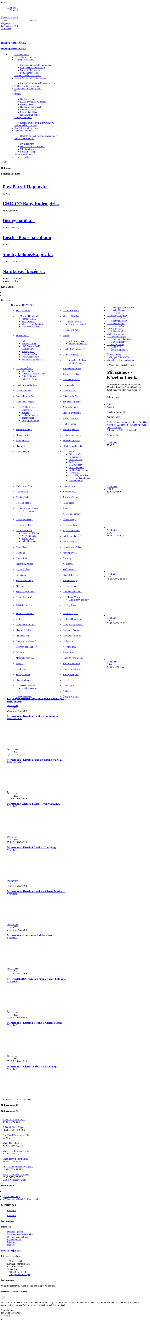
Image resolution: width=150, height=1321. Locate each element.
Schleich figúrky (116, 331)
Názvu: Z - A (125, 425)
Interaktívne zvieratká (24, 138)
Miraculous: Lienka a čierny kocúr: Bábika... (34, 803)
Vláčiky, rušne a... (71, 418)
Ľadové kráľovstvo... (72, 591)
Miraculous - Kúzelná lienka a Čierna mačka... (35, 759)
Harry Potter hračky (25, 401)
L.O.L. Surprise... (71, 310)
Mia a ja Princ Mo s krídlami (16, 1174)
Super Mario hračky (25, 396)
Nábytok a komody (72, 514)
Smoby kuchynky (71, 674)
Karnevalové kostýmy (119, 339)
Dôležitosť (143, 422)
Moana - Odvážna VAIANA (27, 75)
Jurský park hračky (30, 420)
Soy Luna (69, 605)
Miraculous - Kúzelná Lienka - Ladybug (31, 847)
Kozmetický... (22, 558)
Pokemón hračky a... (72, 396)
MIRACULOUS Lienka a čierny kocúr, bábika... (36, 978)
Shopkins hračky (28, 109)
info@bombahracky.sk (19, 1274)
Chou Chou (21, 547)
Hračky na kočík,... (79, 475)
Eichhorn (20, 652)
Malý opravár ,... (70, 552)
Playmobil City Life (72, 635)
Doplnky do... (75, 363)
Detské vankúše (70, 525)
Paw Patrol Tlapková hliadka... (17, 1135)
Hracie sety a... (116, 323)
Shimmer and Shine (23, 154)
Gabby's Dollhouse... (72, 330)
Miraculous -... (22, 335)
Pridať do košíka (14, 701)
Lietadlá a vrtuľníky (72, 413)
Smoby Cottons (23, 674)
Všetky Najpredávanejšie (14, 1180)
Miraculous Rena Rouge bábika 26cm (30, 935)
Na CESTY (114, 347)
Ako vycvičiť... (70, 390)
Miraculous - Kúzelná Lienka (27, 88)
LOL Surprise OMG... (32, 346)
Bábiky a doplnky (117, 315)
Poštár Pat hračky (24, 605)
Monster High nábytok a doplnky (35, 65)
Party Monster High (29, 73)
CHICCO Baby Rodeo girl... (31, 203)
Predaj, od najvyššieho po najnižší (123, 422)
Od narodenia (75, 457)
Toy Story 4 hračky (72, 401)
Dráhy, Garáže (69, 424)
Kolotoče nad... (70, 491)
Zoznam (110, 407)
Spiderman (27, 410)
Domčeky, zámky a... (72, 354)
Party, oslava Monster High (32, 67)
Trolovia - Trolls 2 (22, 157)
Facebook (11, 1210)
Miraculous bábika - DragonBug (26, 699)
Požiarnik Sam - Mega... (14, 1127)
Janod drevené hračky (73, 658)
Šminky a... (21, 575)
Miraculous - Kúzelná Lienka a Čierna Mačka (34, 1022)
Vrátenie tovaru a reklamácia (20, 1234)
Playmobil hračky (117, 336)
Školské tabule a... (24, 680)
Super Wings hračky (25, 591)
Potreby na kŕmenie (27, 508)
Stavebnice (68, 652)
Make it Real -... (70, 575)
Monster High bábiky (24, 59)
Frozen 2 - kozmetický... (14, 1119)
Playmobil (20, 446)
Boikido (19, 663)
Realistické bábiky (28, 112)
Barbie (17, 91)
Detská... (67, 680)
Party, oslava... (28, 321)
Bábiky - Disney (27, 99)
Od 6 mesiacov (75, 462)
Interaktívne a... (70, 486)
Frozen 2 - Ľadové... (78, 324)
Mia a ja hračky (21, 54)
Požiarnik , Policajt (24, 564)
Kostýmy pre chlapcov (26, 647)
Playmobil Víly (23, 635)
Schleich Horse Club (72, 619)
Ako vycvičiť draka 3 (73, 624)
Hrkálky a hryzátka (83, 478)
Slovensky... (74, 472)
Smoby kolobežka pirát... (28, 254)
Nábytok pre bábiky (72, 547)
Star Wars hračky (24, 429)
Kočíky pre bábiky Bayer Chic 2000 (37, 123)
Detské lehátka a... (24, 497)
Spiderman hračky (24, 580)
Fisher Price (68, 503)
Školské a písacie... (117, 349)
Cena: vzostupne (140, 425)
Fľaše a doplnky (29, 511)
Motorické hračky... (25, 658)
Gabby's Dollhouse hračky (26, 86)
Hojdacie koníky (23, 503)
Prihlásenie (12, 1242)
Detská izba (114, 313)
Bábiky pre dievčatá (72, 536)
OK (4, 162)
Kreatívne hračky (117, 321)
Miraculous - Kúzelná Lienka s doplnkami (32, 716)
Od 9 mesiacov (75, 465)
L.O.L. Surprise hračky (25, 57)
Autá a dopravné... (71, 407)
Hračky (68, 451)
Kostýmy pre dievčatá (26, 641)
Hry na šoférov (23, 569)
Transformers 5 (29, 418)
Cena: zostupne (114, 427)
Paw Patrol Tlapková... (25, 186)
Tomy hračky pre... (71, 497)
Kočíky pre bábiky (23, 117)
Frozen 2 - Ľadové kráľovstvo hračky (37, 83)
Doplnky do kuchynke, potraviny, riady (38, 136)
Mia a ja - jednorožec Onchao (16, 1151)
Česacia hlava (26, 104)
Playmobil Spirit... (24, 630)
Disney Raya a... (70, 586)
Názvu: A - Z (113, 425)
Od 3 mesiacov (75, 459)
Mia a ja (19, 586)
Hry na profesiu (116, 318)
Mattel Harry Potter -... (13, 1143)
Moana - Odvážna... (72, 316)
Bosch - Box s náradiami (27, 237)
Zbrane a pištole (23, 435)
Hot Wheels (68, 385)
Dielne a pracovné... (72, 435)
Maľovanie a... (69, 569)
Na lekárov (68, 564)
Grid (109, 404)
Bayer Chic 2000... (71, 530)
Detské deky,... (69, 519)
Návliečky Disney (24, 519)
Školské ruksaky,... (71, 696)
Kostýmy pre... (69, 647)
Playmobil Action (71, 630)
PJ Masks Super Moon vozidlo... (18, 1166)
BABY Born (24, 530)
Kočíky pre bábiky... (78, 343)
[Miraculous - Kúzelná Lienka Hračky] (21, 1199)
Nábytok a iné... (29, 536)
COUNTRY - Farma (25, 624)
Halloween (68, 641)
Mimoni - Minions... (25, 613)
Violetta (19, 619)
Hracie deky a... (23, 451)
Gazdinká (20, 552)
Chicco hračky (75, 454)
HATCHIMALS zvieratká (32, 146)
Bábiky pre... (28, 351)
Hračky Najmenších (118, 310)
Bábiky (17, 94)
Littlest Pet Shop (27, 151)
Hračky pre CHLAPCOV (121, 307)
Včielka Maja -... (70, 613)
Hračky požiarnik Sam (26, 385)
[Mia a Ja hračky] (11, 1196)
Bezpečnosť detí (23, 525)
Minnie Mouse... (72, 597)
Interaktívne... (24, 368)
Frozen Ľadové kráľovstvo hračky (30, 78)
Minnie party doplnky (79, 600)
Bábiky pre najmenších (30, 107)
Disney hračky (115, 326)
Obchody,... (68, 558)
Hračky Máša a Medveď (25, 125)
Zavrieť (5, 1316)
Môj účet (11, 1245)
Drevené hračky (116, 342)
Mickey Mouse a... (115, 334)
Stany (65, 508)
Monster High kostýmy (31, 70)
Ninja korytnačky (30, 415)
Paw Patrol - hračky (72, 379)
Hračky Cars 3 (22, 440)
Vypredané (12, 806)
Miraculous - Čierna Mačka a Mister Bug (32, 1066)
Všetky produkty (10, 281)
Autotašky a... (69, 685)
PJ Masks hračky (23, 390)
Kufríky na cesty (29, 688)
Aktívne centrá (22, 491)
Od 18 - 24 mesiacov (78, 470)
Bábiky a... (21, 669)
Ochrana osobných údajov (19, 1237)
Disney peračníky (24, 696)
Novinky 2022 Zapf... (32, 533)
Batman (25, 412)
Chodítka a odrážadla (72, 446)
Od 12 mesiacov (76, 467)
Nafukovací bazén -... (24, 271)
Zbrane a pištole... (71, 429)
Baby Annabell (70, 541)
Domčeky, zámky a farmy (26, 128)
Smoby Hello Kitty (71, 663)
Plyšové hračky (114, 328)
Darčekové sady (76, 480)
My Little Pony (27, 144)
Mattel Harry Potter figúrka (15, 1159)
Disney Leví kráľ (24, 597)
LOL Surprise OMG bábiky (33, 101)
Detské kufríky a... (26, 685)
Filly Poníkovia (27, 149)
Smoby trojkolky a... (72, 669)
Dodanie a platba (15, 1231)
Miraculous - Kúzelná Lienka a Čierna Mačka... (36, 891)
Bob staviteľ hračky (72, 440)
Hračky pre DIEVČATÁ (13, 43)
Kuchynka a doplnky (24, 130)
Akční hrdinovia (25, 407)
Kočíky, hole (28, 538)
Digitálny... (68, 691)
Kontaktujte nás (14, 1239)
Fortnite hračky (70, 580)
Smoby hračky (115, 344)
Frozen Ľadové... (73, 321)
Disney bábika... (19, 220)
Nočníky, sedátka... (25, 486)
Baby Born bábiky (30, 541)
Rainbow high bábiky (30, 115)
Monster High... (29, 319)
